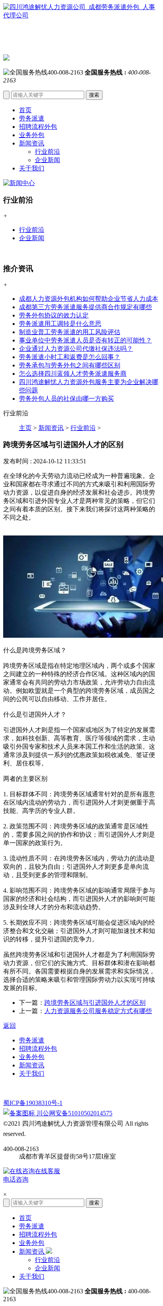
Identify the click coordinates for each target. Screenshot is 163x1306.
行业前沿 (47, 151)
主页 (25, 427)
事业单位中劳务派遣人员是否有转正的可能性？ (85, 340)
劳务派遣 (31, 118)
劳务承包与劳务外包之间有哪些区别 (69, 365)
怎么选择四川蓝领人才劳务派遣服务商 (73, 373)
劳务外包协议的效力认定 (54, 315)
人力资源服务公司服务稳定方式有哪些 (98, 1011)
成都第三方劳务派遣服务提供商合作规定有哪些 (85, 307)
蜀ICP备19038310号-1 (33, 1102)
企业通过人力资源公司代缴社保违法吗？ (76, 348)
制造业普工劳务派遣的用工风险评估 (69, 332)
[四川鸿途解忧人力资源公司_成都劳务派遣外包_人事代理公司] (81, 29)
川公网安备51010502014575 (73, 1113)
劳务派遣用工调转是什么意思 (60, 323)
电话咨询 (15, 1179)
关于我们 (31, 168)
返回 (9, 1025)
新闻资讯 (31, 143)
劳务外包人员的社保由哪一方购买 (66, 398)
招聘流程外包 (38, 126)
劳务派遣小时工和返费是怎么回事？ (69, 357)
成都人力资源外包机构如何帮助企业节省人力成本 (88, 298)
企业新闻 (47, 160)
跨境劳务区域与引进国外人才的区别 (95, 1002)
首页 (25, 110)
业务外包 (31, 135)
